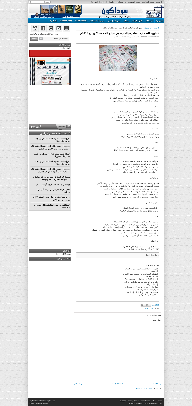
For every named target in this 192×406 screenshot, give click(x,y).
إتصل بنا (94, 2)
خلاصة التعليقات (134, 2)
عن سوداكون (121, 2)
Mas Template (157, 401)
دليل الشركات (137, 21)
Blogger (45, 403)
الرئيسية (159, 2)
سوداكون (147, 403)
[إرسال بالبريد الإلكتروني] (150, 305)
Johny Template (145, 401)
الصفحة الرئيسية (117, 384)
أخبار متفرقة (148, 28)
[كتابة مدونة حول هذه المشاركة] (147, 305)
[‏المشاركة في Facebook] (142, 305)
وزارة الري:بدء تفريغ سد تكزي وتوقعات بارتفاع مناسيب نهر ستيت (141, 288)
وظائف (126, 21)
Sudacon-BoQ (66, 21)
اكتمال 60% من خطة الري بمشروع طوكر (141, 279)
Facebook (103, 2)
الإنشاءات (149, 21)
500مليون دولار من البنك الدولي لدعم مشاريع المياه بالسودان (142, 293)
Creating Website (133, 401)
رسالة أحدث (157, 384)
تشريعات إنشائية (113, 21)
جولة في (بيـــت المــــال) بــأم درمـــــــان (53, 184)
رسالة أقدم (78, 384)
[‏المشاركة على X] (144, 305)
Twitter (111, 2)
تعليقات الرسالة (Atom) (143, 388)
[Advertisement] (97, 280)
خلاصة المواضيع (148, 2)
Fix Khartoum (81, 21)
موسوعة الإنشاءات (97, 21)
